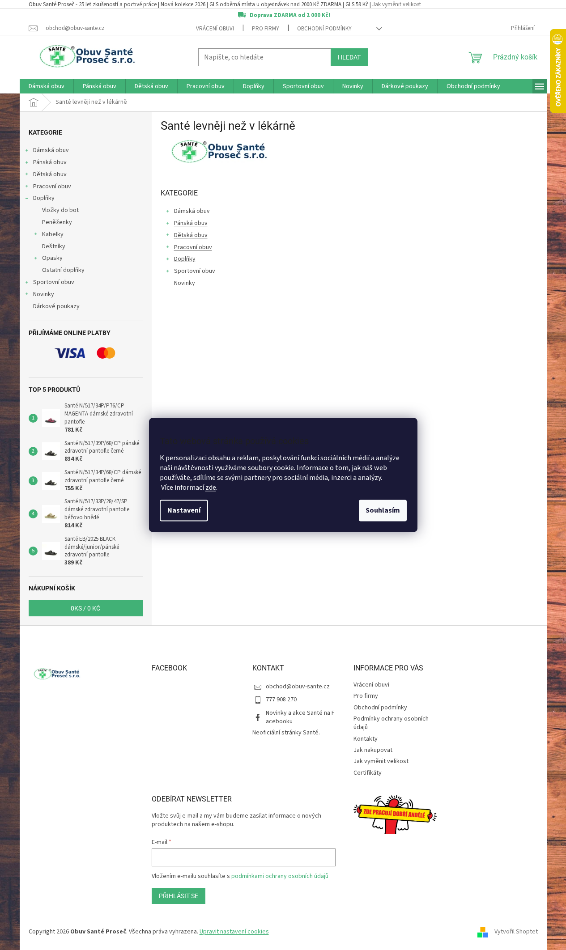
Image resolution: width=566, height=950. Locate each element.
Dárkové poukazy (56, 306)
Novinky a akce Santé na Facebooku (300, 717)
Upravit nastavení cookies (234, 931)
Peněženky (57, 222)
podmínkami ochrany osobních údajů (279, 876)
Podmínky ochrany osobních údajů (391, 723)
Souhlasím (383, 511)
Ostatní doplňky (63, 270)
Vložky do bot (60, 210)
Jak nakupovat (372, 750)
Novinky (43, 294)
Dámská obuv (51, 150)
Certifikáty (367, 772)
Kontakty (365, 738)
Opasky (52, 258)
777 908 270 (281, 699)
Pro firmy (265, 29)
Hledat (349, 57)
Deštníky (53, 246)
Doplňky (44, 198)
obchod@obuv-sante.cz (298, 686)
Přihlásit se (178, 895)
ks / (85, 608)
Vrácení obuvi (215, 29)
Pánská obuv (50, 162)
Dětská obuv (50, 174)
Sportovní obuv (53, 282)
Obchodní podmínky (324, 29)
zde (210, 488)
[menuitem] (46, 86)
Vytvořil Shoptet (516, 931)
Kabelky (53, 234)
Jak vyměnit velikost (396, 4)
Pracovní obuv (52, 186)
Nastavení (183, 511)
